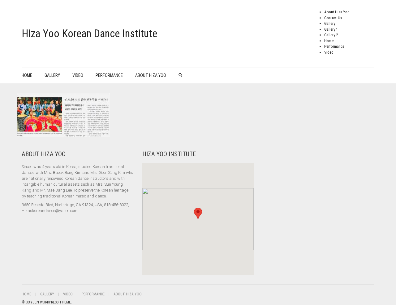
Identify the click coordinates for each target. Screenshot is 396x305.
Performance (334, 46)
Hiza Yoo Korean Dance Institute (89, 33)
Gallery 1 (331, 29)
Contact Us (333, 17)
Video (329, 52)
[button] (198, 213)
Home (329, 40)
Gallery (329, 23)
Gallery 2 (331, 35)
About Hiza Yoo (337, 12)
